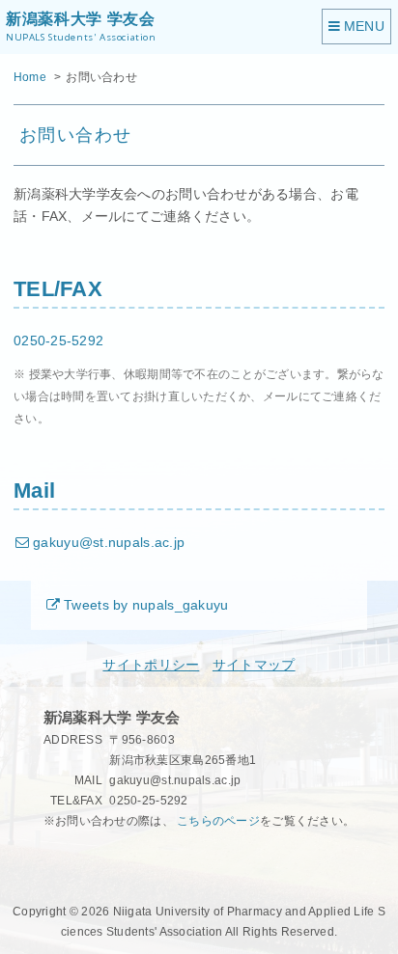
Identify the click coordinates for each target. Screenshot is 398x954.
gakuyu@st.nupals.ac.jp (109, 542)
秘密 (55, 860)
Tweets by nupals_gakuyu (146, 605)
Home (30, 77)
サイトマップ (254, 665)
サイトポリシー (150, 665)
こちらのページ (218, 821)
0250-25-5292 (58, 341)
